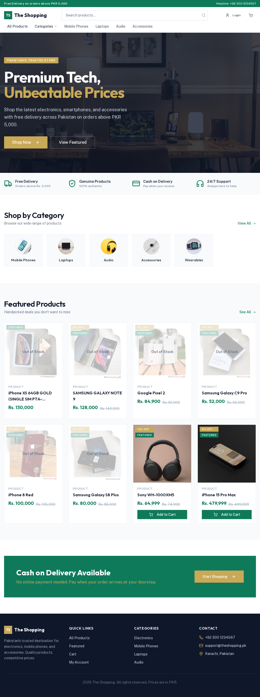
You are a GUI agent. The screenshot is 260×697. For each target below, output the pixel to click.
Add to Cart (166, 514)
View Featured (73, 142)
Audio (120, 26)
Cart (72, 654)
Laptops (102, 26)
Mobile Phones (76, 26)
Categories (44, 26)
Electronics (143, 638)
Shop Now (21, 142)
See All (245, 312)
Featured (76, 646)
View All (245, 223)
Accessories (143, 26)
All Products (17, 26)
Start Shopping (215, 577)
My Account (79, 662)
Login (237, 15)
